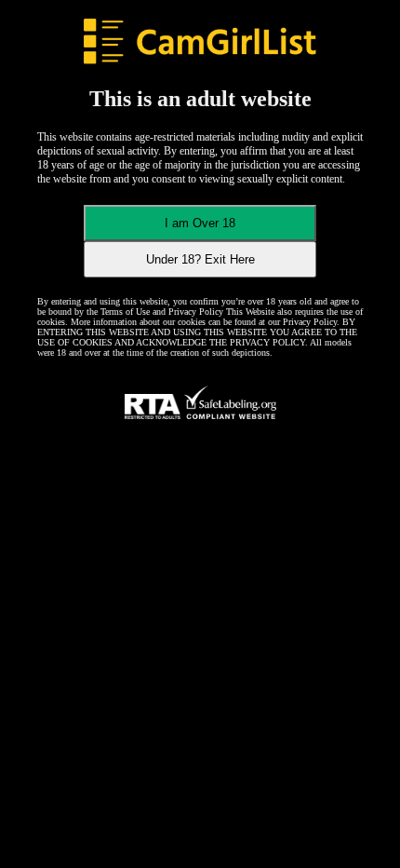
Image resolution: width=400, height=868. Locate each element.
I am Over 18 (200, 223)
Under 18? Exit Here (200, 259)
